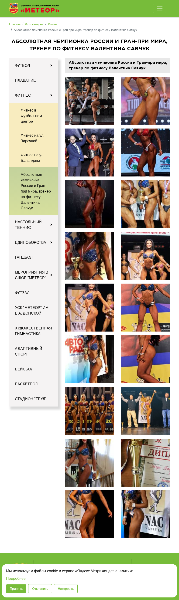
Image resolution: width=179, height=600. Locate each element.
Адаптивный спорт (28, 351)
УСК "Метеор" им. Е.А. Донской (32, 310)
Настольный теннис (28, 225)
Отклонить (40, 588)
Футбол (22, 66)
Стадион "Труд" (31, 399)
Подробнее (16, 578)
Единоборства (30, 242)
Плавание (25, 80)
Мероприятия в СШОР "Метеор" (31, 275)
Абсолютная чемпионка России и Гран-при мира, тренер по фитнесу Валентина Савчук (36, 191)
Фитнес (23, 95)
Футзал (22, 293)
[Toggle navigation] (159, 8)
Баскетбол (26, 384)
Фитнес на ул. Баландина (32, 158)
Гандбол (24, 257)
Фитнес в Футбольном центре (31, 115)
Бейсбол (24, 369)
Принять (16, 588)
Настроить (66, 588)
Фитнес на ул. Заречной (32, 138)
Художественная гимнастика (33, 331)
